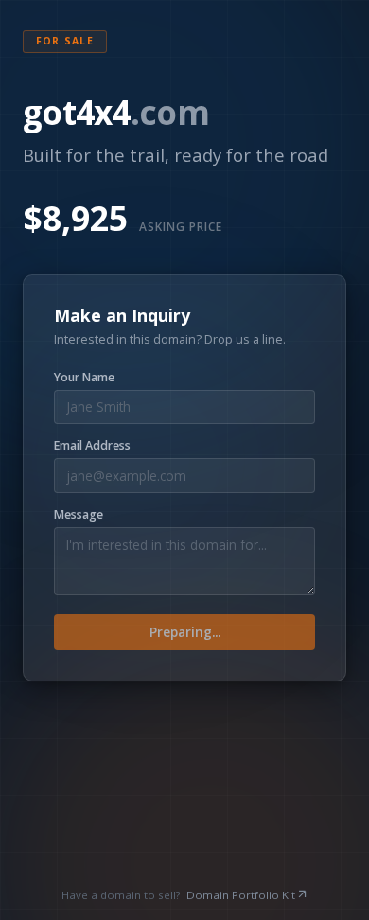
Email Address (92, 445)
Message (78, 515)
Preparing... (184, 632)
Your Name (84, 377)
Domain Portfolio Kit (240, 895)
